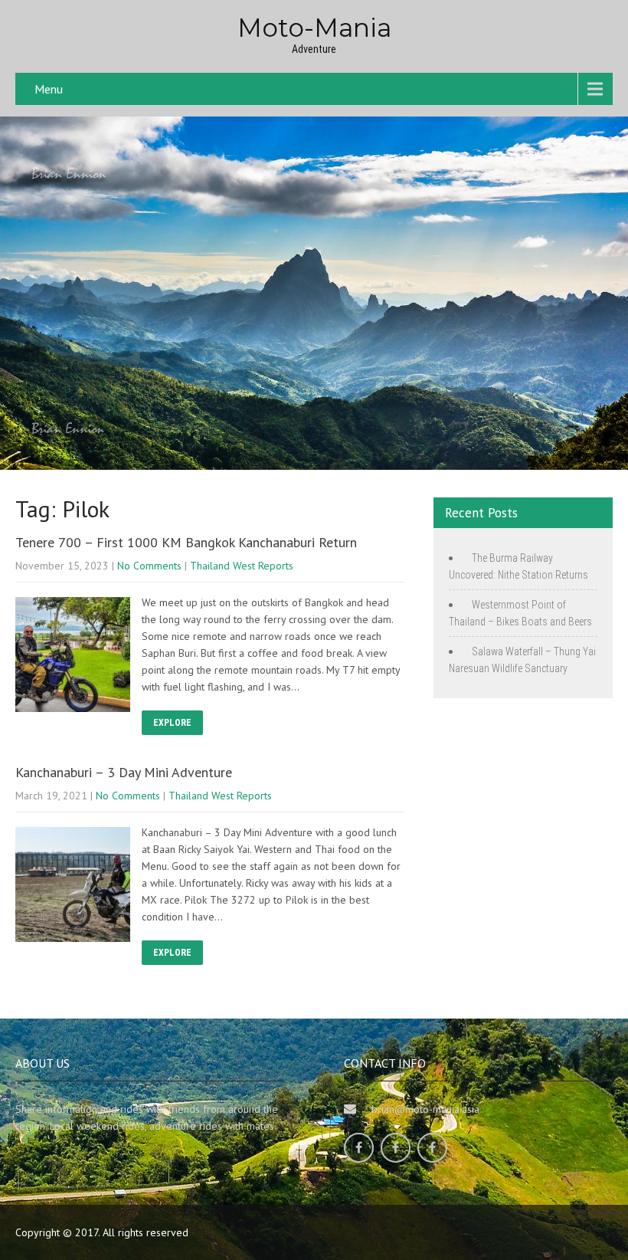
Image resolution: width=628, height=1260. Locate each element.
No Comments (149, 566)
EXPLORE (172, 722)
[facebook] (359, 1148)
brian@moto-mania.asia (425, 1109)
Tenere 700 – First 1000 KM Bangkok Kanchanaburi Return (186, 542)
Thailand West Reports (241, 566)
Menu (48, 89)
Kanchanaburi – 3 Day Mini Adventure (123, 772)
